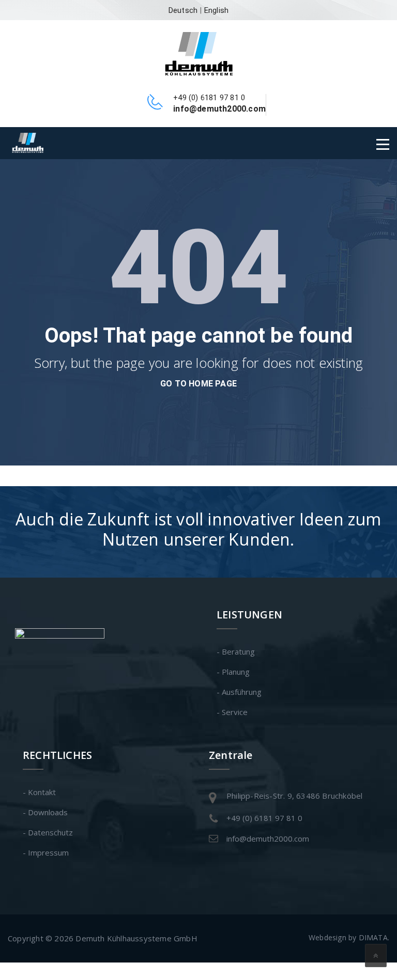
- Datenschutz (48, 832)
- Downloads (45, 812)
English (216, 10)
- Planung (233, 671)
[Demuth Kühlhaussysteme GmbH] (199, 53)
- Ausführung (239, 692)
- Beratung (236, 651)
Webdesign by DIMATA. (349, 937)
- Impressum (46, 852)
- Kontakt (39, 792)
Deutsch (183, 10)
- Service (232, 712)
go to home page (198, 384)
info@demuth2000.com (267, 838)
